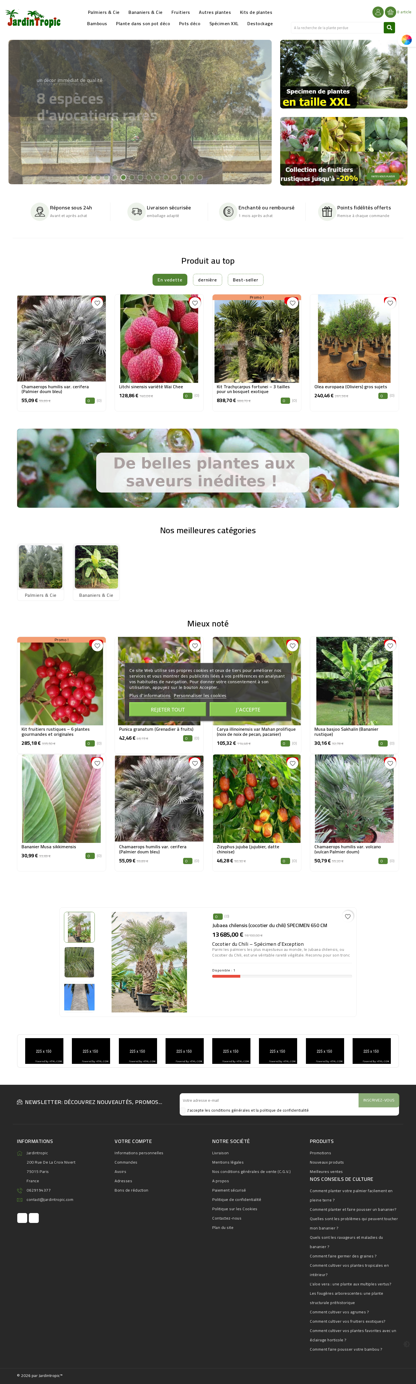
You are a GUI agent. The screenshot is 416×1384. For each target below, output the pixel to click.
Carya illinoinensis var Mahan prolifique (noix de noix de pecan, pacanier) (256, 731)
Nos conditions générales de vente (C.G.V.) (251, 1171)
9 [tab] (148, 177)
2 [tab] (89, 177)
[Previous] (19, 111)
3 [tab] (97, 177)
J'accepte (248, 709)
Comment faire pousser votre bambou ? (346, 1349)
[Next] (261, 111)
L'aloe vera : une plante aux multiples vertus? (350, 1284)
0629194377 (39, 1190)
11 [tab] (165, 177)
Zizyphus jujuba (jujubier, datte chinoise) (248, 849)
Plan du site (222, 1227)
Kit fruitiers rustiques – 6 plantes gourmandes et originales (56, 731)
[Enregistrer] (74, 337)
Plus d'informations (150, 695)
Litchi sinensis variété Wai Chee (151, 386)
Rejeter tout (168, 709)
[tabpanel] (140, 112)
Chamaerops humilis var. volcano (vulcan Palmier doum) (347, 849)
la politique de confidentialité (282, 1110)
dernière (207, 280)
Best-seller (245, 280)
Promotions (320, 1153)
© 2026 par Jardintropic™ (40, 1375)
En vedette (170, 280)
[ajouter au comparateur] (48, 337)
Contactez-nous (226, 1218)
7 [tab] (131, 177)
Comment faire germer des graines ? (343, 1256)
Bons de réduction (132, 1190)
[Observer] (61, 337)
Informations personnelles (139, 1153)
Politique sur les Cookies (235, 1208)
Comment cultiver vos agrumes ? (339, 1312)
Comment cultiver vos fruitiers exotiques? (348, 1321)
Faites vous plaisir (64, 133)
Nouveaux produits (327, 1162)
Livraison (220, 1153)
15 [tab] (199, 177)
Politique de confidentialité (236, 1199)
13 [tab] (182, 177)
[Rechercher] (389, 27)
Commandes (126, 1162)
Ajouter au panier (61, 351)
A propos (220, 1181)
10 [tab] (157, 177)
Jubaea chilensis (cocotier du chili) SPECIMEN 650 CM (269, 925)
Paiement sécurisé (229, 1190)
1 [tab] (80, 177)
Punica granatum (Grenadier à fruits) (156, 729)
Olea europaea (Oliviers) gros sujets (350, 386)
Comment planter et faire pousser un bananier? (353, 1209)
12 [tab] (174, 177)
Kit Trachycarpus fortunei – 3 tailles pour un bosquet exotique (253, 389)
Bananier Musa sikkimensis (49, 846)
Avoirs (120, 1171)
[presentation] (18, 346)
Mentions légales (228, 1162)
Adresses (123, 1181)
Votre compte (133, 1141)
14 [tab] (191, 177)
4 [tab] (106, 177)
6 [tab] (123, 177)
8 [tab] (140, 177)
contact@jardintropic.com (50, 1199)
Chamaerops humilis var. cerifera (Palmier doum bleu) (55, 389)
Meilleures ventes (326, 1171)
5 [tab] (114, 177)
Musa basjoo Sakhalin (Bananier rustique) (346, 731)
